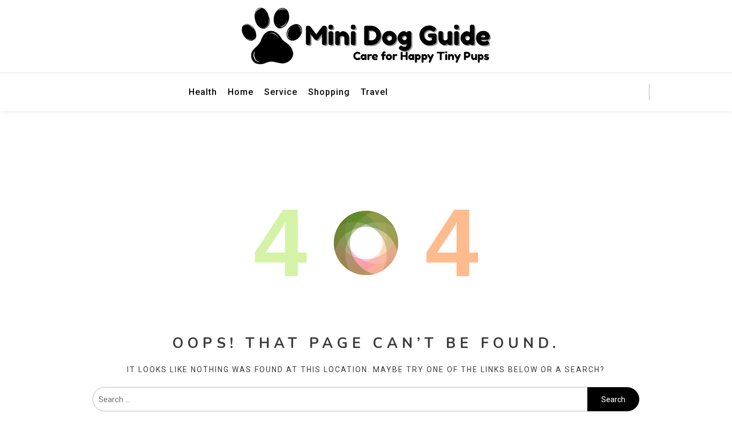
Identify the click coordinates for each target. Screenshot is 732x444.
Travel (374, 92)
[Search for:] (340, 399)
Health (203, 92)
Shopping (329, 92)
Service (280, 92)
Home (240, 92)
